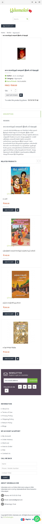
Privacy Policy (7, 416)
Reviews (6, 121)
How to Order (7, 446)
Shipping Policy (8, 419)
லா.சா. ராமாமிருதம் (18, 76)
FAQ (3, 450)
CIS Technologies (8, 517)
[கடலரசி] (21, 180)
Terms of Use (7, 412)
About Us (5, 409)
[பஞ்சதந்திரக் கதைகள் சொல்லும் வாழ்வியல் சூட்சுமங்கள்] (21, 232)
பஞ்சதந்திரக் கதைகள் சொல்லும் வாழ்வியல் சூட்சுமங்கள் (19, 251)
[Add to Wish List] (17, 210)
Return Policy (7, 423)
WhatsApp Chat (10, 504)
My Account (6, 436)
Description (8, 114)
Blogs (4, 426)
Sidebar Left (9, 26)
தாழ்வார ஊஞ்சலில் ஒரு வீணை (12, 303)
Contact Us (6, 453)
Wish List (5, 443)
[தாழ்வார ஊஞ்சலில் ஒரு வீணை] (21, 284)
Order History (7, 439)
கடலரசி (5, 199)
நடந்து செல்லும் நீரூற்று (9, 347)
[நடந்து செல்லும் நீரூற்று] (21, 333)
